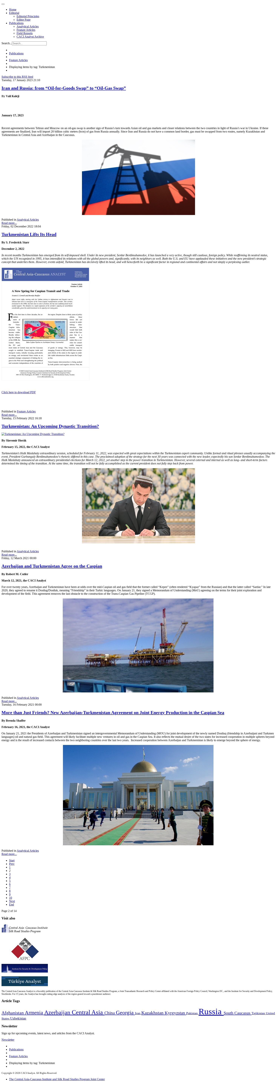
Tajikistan (259, 1013)
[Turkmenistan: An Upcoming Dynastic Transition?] (33, 434)
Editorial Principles (28, 16)
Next (12, 901)
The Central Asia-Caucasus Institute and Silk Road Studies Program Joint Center (57, 1079)
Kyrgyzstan (175, 1013)
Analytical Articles (28, 26)
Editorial (14, 12)
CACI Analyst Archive (30, 36)
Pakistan (192, 1013)
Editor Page (24, 19)
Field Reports (25, 33)
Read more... (9, 223)
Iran (138, 1013)
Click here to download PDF (19, 392)
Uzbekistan (18, 1018)
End (11, 904)
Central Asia (88, 1012)
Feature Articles (26, 29)
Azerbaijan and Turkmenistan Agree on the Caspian (52, 566)
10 (10, 897)
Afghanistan (13, 1012)
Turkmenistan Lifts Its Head (29, 234)
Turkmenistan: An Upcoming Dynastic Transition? (50, 426)
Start (12, 860)
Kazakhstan (153, 1012)
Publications (16, 23)
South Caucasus (238, 1013)
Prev (12, 863)
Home (12, 9)
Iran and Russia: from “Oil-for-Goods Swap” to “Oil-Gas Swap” (64, 88)
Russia (211, 1011)
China (110, 1013)
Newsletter (8, 1039)
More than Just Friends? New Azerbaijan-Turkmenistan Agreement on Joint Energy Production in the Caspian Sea (113, 712)
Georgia (125, 1012)
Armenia (34, 1012)
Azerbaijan (58, 1012)
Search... (7, 43)
